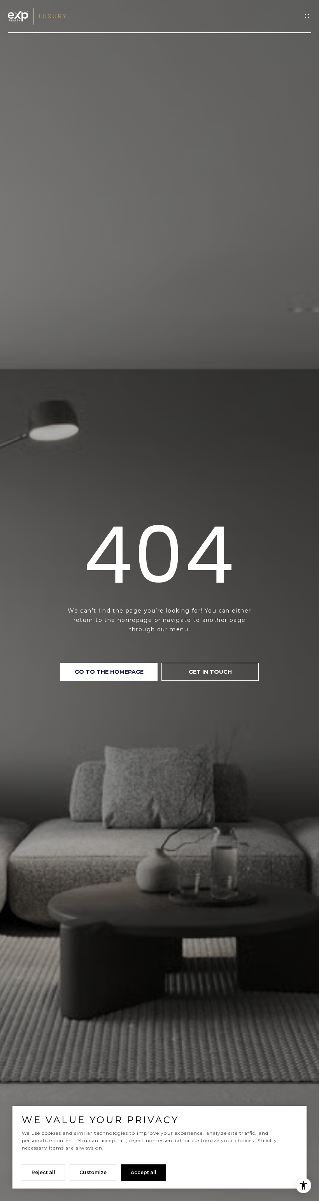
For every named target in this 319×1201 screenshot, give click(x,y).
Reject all (43, 1172)
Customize (93, 1172)
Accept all (143, 1172)
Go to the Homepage (109, 671)
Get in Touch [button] (210, 671)
